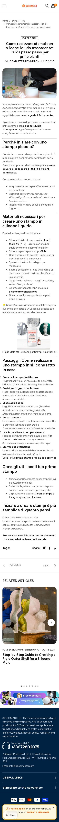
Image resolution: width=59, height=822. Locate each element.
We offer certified (42, 721)
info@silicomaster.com (18, 765)
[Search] (47, 6)
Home (5, 20)
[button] (51, 622)
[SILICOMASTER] (29, 5)
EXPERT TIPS (18, 20)
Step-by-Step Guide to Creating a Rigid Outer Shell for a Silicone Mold (28, 659)
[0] (53, 6)
